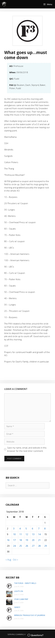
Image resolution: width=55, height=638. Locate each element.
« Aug (8, 559)
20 (33, 540)
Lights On (18, 591)
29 (45, 545)
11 (20, 534)
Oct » (15, 559)
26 (27, 545)
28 (39, 545)
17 (14, 540)
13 (33, 534)
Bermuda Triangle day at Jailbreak (29, 615)
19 (27, 540)
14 (39, 534)
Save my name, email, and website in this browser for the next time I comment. (27, 449)
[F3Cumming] (4, 4)
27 (33, 545)
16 (8, 540)
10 (14, 534)
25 (20, 545)
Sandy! (17, 607)
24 (14, 545)
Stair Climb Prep (21, 599)
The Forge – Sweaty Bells (25, 583)
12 (27, 534)
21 (39, 540)
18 (20, 540)
